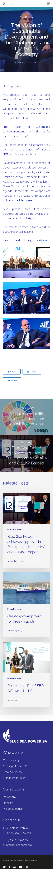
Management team (14, 777)
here (44, 240)
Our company (11, 760)
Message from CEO (15, 766)
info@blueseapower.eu (19, 844)
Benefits (8, 802)
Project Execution (13, 808)
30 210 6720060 (18, 840)
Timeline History (12, 771)
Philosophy (9, 797)
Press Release (26, 17)
